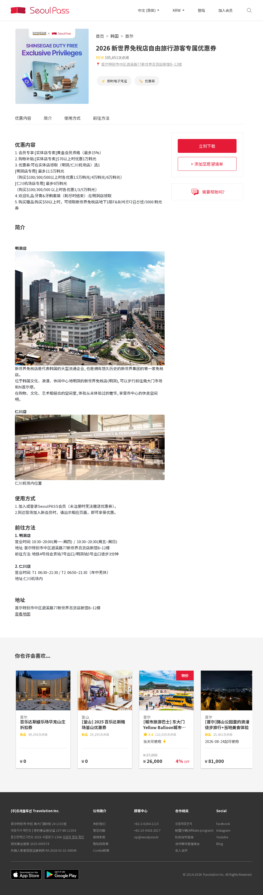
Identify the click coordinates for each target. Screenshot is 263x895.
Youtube (222, 837)
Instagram (223, 830)
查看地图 (22, 613)
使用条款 (99, 837)
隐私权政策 (100, 843)
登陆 (201, 10)
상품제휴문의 (183, 823)
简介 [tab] (48, 118)
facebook (223, 823)
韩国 (114, 36)
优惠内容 (23, 118)
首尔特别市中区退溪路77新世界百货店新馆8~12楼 (141, 64)
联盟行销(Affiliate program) (193, 830)
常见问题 (99, 830)
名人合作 (181, 850)
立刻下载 (207, 146)
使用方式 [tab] (72, 118)
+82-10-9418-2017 (147, 830)
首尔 (129, 36)
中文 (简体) (147, 10)
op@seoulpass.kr (146, 837)
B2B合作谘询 (184, 837)
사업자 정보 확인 (73, 837)
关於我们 (99, 823)
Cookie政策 (101, 850)
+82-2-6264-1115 (146, 823)
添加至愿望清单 (208, 164)
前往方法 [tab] (101, 118)
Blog (219, 843)
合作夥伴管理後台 (187, 843)
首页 (100, 36)
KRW (177, 10)
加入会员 (225, 10)
